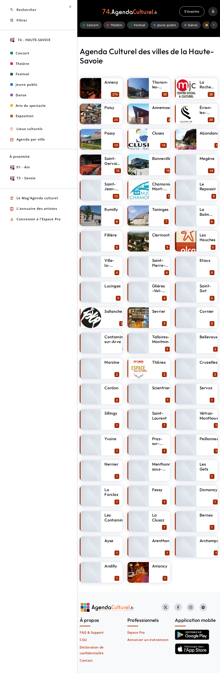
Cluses (158, 133)
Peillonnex (209, 438)
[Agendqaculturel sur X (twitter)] (165, 607)
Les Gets (204, 466)
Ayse (108, 540)
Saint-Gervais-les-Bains (112, 166)
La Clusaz (158, 517)
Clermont (161, 235)
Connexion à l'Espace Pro (35, 219)
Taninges (160, 209)
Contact (86, 660)
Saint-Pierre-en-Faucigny (160, 267)
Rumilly (111, 209)
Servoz (206, 387)
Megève (207, 158)
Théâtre (116, 25)
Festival (139, 25)
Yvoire (110, 438)
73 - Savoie (26, 178)
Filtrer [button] (18, 20)
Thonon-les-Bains (160, 87)
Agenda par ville (27, 139)
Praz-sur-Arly (157, 443)
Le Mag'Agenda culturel (34, 198)
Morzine (111, 362)
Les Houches (207, 237)
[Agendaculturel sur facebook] (178, 607)
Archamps (209, 540)
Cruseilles (208, 362)
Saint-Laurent (159, 416)
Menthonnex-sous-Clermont (164, 468)
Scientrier (161, 387)
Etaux (205, 260)
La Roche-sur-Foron (206, 89)
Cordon (111, 387)
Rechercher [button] (23, 9)
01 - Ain (23, 167)
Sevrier (159, 311)
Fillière (110, 235)
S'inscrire (191, 11)
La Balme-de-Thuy (206, 217)
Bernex (206, 515)
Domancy (209, 489)
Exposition (25, 116)
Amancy (159, 566)
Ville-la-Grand (110, 265)
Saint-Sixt (205, 288)
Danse (192, 25)
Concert (93, 25)
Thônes (159, 362)
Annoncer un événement (147, 640)
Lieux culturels (26, 129)
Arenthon (161, 540)
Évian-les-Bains (206, 112)
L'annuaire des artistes (33, 208)
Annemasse (163, 107)
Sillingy (110, 413)
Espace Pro (136, 632)
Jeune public (166, 25)
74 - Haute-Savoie (33, 40)
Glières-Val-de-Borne (158, 293)
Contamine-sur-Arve (115, 339)
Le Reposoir (208, 186)
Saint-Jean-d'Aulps (111, 188)
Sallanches (114, 311)
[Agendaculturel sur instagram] (190, 607)
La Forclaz (111, 492)
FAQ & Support (92, 632)
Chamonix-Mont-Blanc (162, 188)
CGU (83, 640)
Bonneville (161, 158)
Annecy (111, 82)
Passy (109, 133)
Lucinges (112, 285)
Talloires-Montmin (161, 339)
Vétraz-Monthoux (209, 416)
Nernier (111, 464)
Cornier (207, 311)
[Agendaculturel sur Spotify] (203, 607)
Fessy (157, 489)
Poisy (109, 107)
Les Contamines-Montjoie (116, 519)
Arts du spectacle (31, 105)
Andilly (110, 566)
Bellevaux (209, 336)
